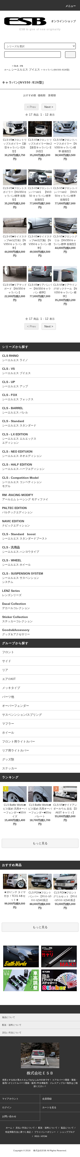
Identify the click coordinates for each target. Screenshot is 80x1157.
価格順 (41, 95)
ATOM (44, 1136)
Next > (48, 107)
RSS (37, 1136)
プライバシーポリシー (45, 1132)
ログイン (7, 1107)
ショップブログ (67, 1132)
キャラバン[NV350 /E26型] (56, 70)
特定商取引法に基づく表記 (18, 1132)
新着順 (52, 95)
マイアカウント (10, 1098)
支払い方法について (25, 1128)
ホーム (7, 70)
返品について (67, 1128)
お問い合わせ (9, 1116)
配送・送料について (47, 1128)
